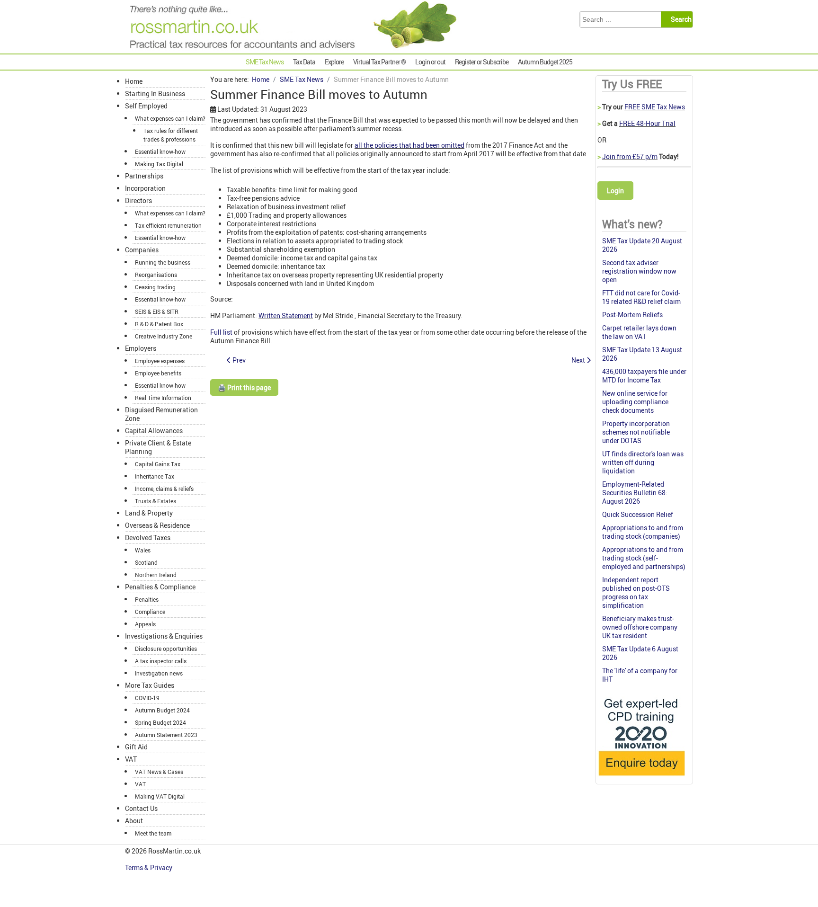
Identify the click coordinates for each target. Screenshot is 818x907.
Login (615, 190)
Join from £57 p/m (630, 156)
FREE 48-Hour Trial (647, 123)
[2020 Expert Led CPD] (641, 778)
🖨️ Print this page (244, 387)
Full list (221, 332)
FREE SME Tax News (654, 106)
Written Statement (285, 315)
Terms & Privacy (149, 867)
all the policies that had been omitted (409, 145)
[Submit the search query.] (679, 19)
